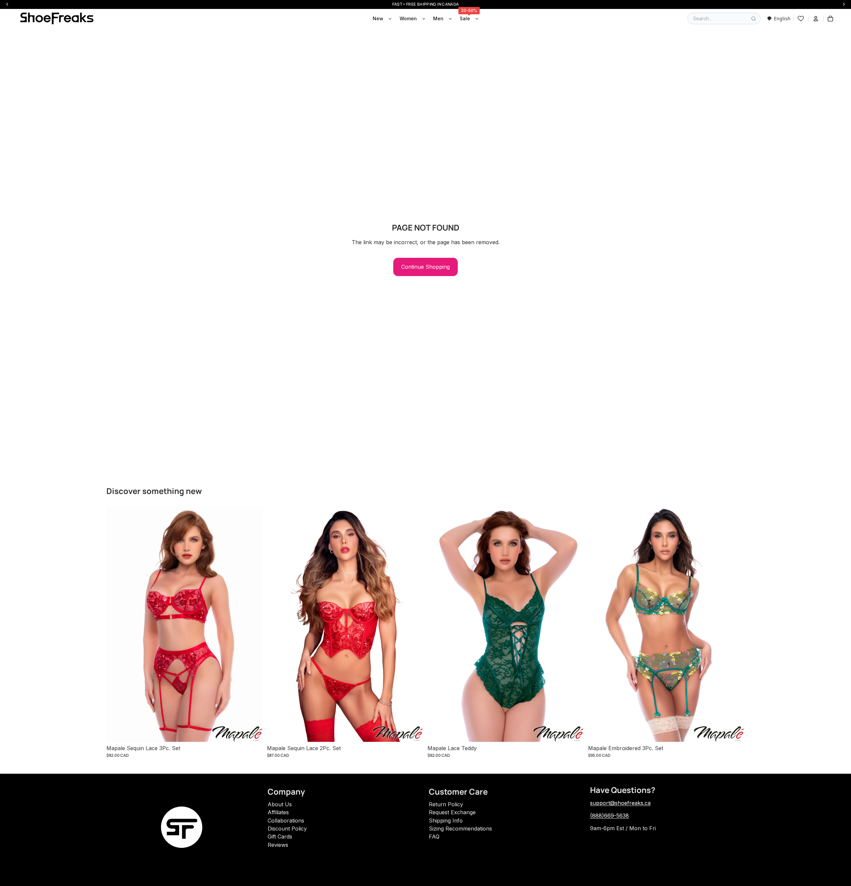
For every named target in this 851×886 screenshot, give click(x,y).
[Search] (754, 19)
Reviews (278, 844)
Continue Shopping (425, 266)
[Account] (815, 18)
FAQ (434, 836)
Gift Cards (280, 836)
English (782, 18)
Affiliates (278, 812)
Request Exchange (452, 812)
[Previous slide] (116, 624)
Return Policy (446, 804)
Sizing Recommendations (460, 828)
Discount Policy (287, 828)
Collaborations (286, 820)
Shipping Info (446, 820)
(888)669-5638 (609, 815)
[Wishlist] (800, 18)
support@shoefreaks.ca (620, 803)
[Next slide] (253, 624)
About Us (280, 804)
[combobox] (778, 18)
